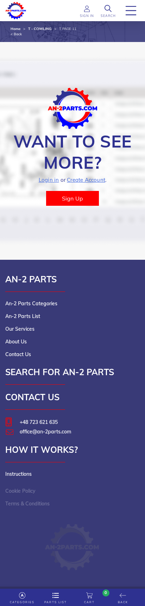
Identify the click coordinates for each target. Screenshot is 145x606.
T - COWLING (39, 28)
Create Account (86, 179)
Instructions (18, 474)
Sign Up (72, 198)
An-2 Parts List (22, 316)
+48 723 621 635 (39, 422)
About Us (16, 341)
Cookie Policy (20, 491)
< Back (16, 34)
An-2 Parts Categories (31, 303)
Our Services (19, 329)
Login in (49, 179)
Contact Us (18, 354)
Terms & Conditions (27, 503)
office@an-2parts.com (45, 431)
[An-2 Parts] (72, 543)
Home (15, 28)
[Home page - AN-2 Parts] (15, 9)
